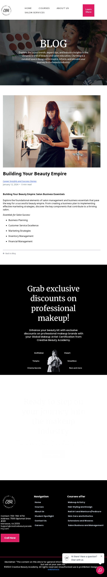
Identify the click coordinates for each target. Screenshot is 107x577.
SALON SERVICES (35, 12)
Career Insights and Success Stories (20, 181)
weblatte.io (53, 569)
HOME (28, 8)
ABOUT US (63, 8)
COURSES (44, 8)
